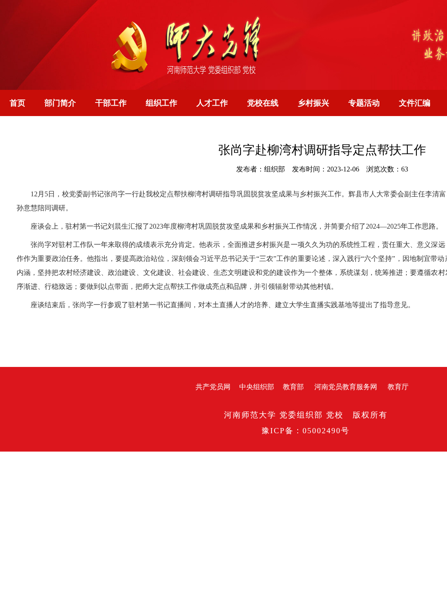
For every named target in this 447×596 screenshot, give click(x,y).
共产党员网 (213, 386)
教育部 (293, 386)
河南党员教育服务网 (345, 386)
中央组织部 (256, 386)
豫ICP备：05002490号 (305, 430)
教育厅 (398, 386)
